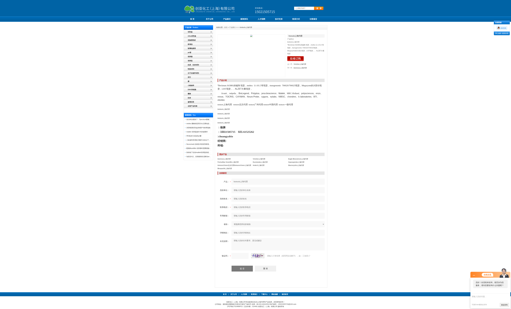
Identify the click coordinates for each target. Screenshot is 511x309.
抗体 (189, 98)
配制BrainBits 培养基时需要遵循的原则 (200, 148)
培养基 (190, 57)
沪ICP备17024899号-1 (235, 306)
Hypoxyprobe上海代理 (296, 162)
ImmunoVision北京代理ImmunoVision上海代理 (234, 165)
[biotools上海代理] (251, 55)
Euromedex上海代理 (260, 162)
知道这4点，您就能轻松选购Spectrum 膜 (200, 156)
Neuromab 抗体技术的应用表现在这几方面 (201, 144)
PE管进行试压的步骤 (193, 136)
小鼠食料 (191, 85)
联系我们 (254, 294)
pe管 (189, 52)
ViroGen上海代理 (300, 64)
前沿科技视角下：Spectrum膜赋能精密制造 (201, 119)
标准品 (190, 44)
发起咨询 (504, 305)
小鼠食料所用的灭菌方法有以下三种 (199, 140)
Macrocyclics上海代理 (296, 165)
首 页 (192, 19)
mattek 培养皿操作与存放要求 (197, 132)
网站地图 (274, 294)
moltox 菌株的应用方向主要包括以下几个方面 (202, 124)
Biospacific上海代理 (225, 168)
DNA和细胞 (192, 90)
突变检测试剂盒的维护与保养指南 (198, 128)
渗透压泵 (191, 102)
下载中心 (264, 294)
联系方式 (296, 19)
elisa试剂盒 (192, 36)
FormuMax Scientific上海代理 (228, 162)
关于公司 (209, 19)
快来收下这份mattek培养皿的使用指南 (200, 152)
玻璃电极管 (192, 48)
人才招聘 (261, 19)
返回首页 (285, 294)
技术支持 (279, 19)
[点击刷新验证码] (257, 256)
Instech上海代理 (258, 165)
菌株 (189, 94)
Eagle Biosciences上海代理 (298, 159)
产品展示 (227, 19)
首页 (225, 27)
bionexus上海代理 (300, 68)
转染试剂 (191, 69)
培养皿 (190, 61)
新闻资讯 (244, 19)
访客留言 (313, 19)
